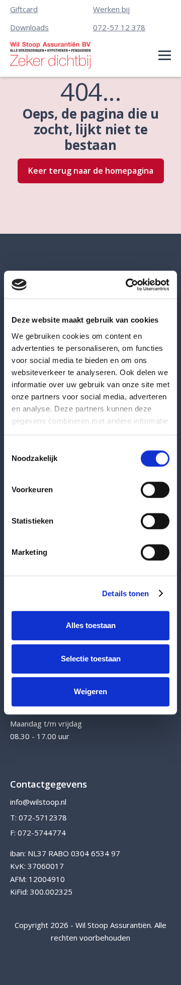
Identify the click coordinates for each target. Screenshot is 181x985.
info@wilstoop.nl (38, 802)
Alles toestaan (91, 625)
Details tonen (125, 593)
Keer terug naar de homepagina (90, 170)
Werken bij (111, 9)
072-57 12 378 (119, 27)
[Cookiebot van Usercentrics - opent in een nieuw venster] (127, 284)
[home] (50, 55)
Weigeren (90, 691)
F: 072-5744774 (38, 832)
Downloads (29, 27)
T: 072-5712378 (38, 817)
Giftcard (24, 9)
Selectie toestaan (91, 658)
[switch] (155, 490)
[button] (164, 55)
